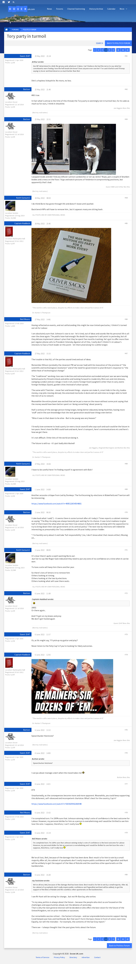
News (49, 8)
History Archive (96, 8)
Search (99, 43)
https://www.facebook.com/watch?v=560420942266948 (56, 803)
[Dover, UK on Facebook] (3, 2)
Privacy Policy (59, 957)
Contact (97, 957)
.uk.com (22, 9)
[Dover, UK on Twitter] (9, 2)
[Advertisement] (86, 19)
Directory (73, 957)
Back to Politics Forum (119, 945)
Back (118, 43)
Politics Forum (29, 29)
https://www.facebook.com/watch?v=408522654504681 (56, 503)
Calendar (111, 8)
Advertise (86, 957)
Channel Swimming (76, 8)
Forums (59, 8)
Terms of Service (42, 957)
